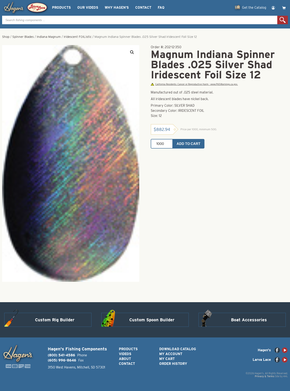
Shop (5, 37)
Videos (125, 354)
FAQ (161, 8)
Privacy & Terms (264, 376)
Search (282, 20)
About (125, 359)
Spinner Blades (23, 37)
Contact (143, 8)
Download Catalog (177, 349)
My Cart (167, 359)
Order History (173, 364)
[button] (132, 52)
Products (61, 8)
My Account (170, 354)
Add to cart (188, 144)
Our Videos (87, 8)
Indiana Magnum (49, 37)
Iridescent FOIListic (78, 37)
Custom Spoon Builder (152, 319)
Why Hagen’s (117, 8)
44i (285, 376)
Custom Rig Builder (55, 319)
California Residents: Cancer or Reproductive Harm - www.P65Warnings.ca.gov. (196, 84)
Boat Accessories (249, 319)
